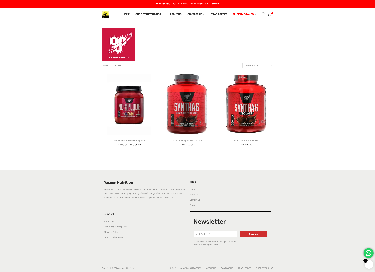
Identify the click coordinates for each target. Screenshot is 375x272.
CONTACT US (227, 268)
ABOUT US (211, 268)
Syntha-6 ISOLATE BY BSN (246, 140)
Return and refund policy (115, 227)
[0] (269, 14)
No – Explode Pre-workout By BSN (129, 140)
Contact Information (113, 237)
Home (192, 189)
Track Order (109, 221)
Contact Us (195, 200)
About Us (194, 194)
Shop (192, 205)
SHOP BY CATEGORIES (190, 268)
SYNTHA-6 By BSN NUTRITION (187, 140)
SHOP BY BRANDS (264, 268)
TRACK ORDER (244, 268)
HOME (173, 268)
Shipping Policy (111, 232)
